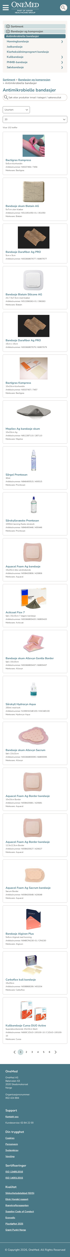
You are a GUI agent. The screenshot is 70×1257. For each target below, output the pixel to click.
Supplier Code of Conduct (19, 1211)
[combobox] (16, 109)
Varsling (9, 1156)
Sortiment (9, 80)
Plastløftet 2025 (14, 1223)
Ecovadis (10, 1217)
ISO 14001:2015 (14, 1177)
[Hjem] (25, 8)
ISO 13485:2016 (14, 1171)
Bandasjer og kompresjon (34, 80)
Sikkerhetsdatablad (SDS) (19, 1193)
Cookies (9, 1138)
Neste (53, 1052)
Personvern (11, 1144)
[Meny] (6, 7)
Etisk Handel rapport (16, 1199)
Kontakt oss (12, 1116)
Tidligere (16, 1052)
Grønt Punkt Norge (15, 1229)
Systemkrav (11, 1150)
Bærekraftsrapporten (17, 1205)
